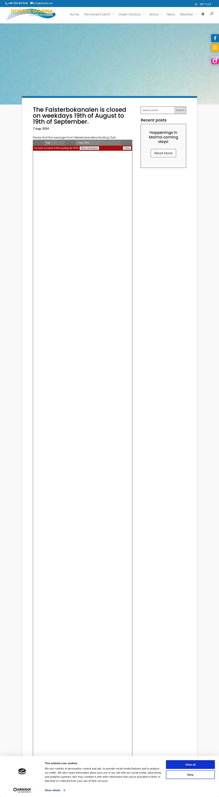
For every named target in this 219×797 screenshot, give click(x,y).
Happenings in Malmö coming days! (163, 137)
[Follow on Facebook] (215, 38)
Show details (52, 790)
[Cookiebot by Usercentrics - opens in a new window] (22, 790)
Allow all (190, 764)
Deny (190, 774)
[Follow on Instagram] (215, 48)
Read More (163, 153)
